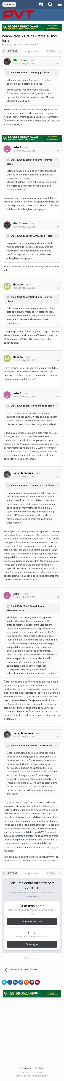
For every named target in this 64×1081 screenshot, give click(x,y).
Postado (24, 63)
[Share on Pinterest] (37, 982)
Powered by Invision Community (32, 1076)
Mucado (18, 284)
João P (17, 147)
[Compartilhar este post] (58, 63)
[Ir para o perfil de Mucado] (7, 286)
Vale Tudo (34, 44)
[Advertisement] (32, 1031)
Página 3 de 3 (32, 51)
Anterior (12, 51)
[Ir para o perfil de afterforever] (7, 61)
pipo (8, 44)
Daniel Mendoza (23, 473)
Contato (39, 1068)
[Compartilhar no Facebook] (9, 982)
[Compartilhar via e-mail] (31, 982)
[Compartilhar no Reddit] (26, 982)
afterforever (45, 159)
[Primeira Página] (4, 51)
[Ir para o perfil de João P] (7, 149)
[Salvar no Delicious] (20, 982)
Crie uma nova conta (32, 921)
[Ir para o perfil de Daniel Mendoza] (7, 474)
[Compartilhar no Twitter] (4, 982)
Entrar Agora (32, 944)
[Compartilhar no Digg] (15, 982)
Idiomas (25, 1068)
